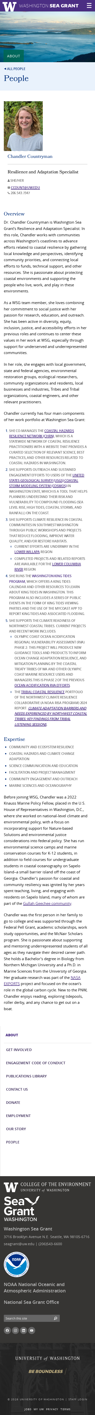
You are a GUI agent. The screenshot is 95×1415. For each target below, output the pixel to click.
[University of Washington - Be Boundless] (48, 1373)
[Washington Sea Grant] (23, 1209)
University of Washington (42, 1399)
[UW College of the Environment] (47, 1187)
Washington (49, 6)
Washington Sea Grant (28, 1229)
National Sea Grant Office (31, 1302)
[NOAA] (16, 1264)
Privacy (52, 1409)
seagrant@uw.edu (19, 1243)
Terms (65, 1409)
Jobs (28, 1409)
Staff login (77, 1399)
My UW (39, 1409)
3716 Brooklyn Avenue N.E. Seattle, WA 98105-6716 (46, 1236)
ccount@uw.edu (25, 187)
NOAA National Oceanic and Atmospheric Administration (35, 1287)
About (13, 56)
